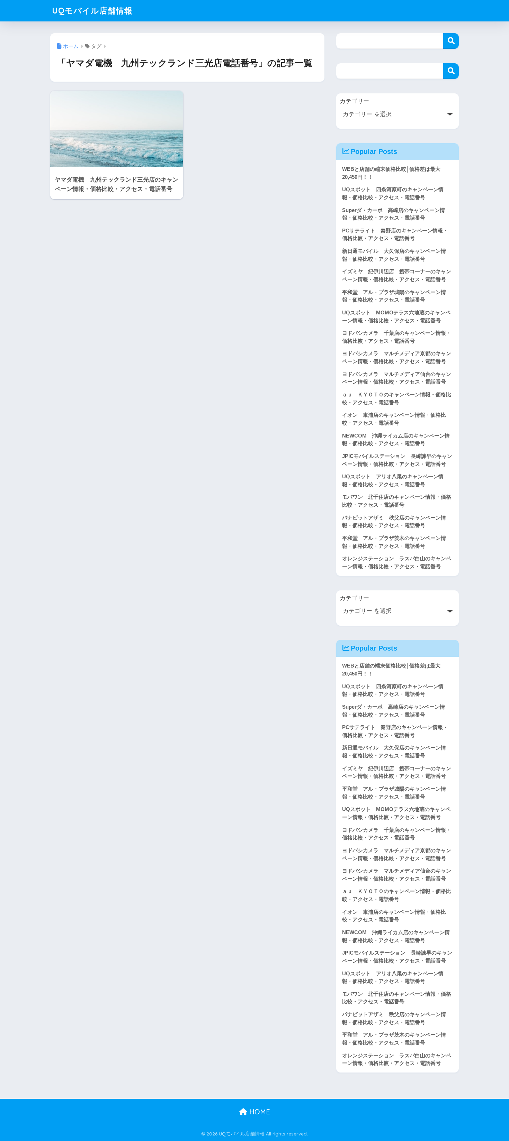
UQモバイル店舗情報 (92, 11)
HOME (258, 1111)
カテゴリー (354, 101)
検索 (451, 41)
